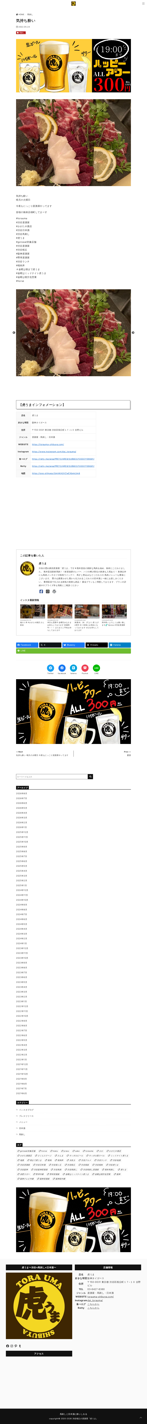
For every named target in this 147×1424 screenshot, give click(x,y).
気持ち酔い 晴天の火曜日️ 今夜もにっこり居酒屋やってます (42, 755)
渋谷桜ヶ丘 (56, 1165)
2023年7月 (21, 972)
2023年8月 (21, 967)
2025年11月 (22, 837)
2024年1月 (21, 943)
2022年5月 (21, 1040)
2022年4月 (21, 1045)
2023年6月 (21, 977)
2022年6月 (21, 1035)
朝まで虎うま (36, 1160)
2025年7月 (21, 856)
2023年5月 (21, 982)
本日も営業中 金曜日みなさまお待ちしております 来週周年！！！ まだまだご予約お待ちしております (59, 626)
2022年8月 (21, 1025)
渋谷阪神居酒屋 (41, 1170)
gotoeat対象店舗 (27, 1151)
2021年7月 (21, 1088)
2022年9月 (21, 1021)
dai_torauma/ (95, 1300)
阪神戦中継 (60, 1179)
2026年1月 (21, 827)
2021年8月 (21, 1083)
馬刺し (22, 33)
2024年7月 (21, 914)
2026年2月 (21, 822)
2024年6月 (21, 919)
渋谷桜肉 (99, 1165)
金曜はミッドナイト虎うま (77, 1174)
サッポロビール (76, 1156)
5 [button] (82, 372)
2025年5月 (21, 866)
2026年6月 (21, 803)
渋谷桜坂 (85, 1165)
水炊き (72, 1160)
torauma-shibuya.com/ (100, 1296)
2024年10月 (22, 900)
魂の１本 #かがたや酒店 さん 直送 (32, 623)
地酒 (22, 1160)
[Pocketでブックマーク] (85, 668)
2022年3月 (21, 1049)
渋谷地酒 (117, 1160)
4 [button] (77, 372)
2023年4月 (21, 987)
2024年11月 (22, 895)
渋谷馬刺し (72, 1170)
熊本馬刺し (110, 1170)
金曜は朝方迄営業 (103, 1174)
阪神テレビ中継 (27, 1179)
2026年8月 (21, 793)
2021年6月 (21, 1093)
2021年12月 (22, 1064)
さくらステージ (44, 1156)
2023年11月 (22, 953)
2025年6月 (21, 861)
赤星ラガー (25, 1174)
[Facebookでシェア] (62, 668)
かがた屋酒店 (26, 1156)
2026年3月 (21, 817)
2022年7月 (21, 1030)
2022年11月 (22, 1011)
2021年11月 (22, 1069)
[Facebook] (41, 591)
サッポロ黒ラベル (97, 1156)
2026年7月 (21, 798)
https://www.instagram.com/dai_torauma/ (54, 451)
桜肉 (50, 1160)
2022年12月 (22, 1006)
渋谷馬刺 (57, 1170)
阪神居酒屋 (45, 1179)
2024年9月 (21, 904)
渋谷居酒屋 (25, 1165)
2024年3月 (21, 933)
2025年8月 (21, 851)
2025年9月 (21, 846)
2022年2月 (21, 1054)
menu (55, 1151)
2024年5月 (21, 924)
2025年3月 (21, 875)
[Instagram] (47, 591)
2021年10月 (22, 1074)
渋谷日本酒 (41, 1165)
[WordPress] (54, 591)
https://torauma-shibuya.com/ (48, 444)
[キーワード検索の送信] (90, 776)
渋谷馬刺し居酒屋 (91, 1170)
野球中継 (40, 1174)
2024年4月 (21, 929)
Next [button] (133, 332)
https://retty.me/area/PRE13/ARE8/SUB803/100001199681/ (63, 459)
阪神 (118, 1174)
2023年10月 (22, 958)
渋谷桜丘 (71, 1165)
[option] (73, 332)
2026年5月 (21, 808)
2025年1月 (21, 885)
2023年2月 (21, 996)
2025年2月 (21, 880)
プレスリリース (39, 617)
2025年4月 (21, 871)
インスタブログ (26, 1110)
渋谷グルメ (86, 1160)
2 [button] (69, 372)
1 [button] (64, 372)
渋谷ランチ (102, 1160)
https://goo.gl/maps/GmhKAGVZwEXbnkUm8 (56, 473)
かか (101, 1151)
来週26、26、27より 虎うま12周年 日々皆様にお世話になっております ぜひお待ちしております (87, 626)
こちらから (93, 1304)
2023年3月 (21, 991)
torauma (89, 1151)
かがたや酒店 (115, 1151)
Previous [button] (13, 332)
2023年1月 (21, 1001)
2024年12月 (22, 890)
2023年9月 (21, 962)
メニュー (23, 1122)
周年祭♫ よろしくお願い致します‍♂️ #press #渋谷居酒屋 (113, 623)
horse (44, 1151)
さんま (60, 1156)
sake (77, 1151)
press (66, 1151)
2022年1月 (21, 1059)
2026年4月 (21, 813)
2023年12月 (22, 948)
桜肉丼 (60, 1160)
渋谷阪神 (24, 1170)
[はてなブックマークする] (73, 668)
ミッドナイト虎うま (119, 1156)
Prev (126, 752)
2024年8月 (21, 909)
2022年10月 (22, 1016)
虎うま (123, 1170)
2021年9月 (21, 1079)
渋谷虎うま (114, 1165)
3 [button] (73, 372)
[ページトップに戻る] (141, 1418)
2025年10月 (22, 842)
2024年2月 (21, 938)
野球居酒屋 (54, 1174)
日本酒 (22, 1128)
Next (20, 752)
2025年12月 (22, 832)
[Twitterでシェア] (50, 668)
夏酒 (129, 755)
